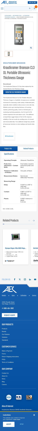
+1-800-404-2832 (8, 308)
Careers (4, 384)
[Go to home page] (9, 2)
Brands (4, 331)
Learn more (16, 419)
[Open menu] (2, 8)
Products (4, 328)
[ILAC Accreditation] (8, 397)
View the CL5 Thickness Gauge (16, 92)
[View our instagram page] (25, 279)
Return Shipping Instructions (10, 356)
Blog (3, 381)
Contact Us (5, 373)
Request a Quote (9, 315)
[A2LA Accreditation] (19, 397)
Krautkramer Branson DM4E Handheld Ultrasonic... (17, 409)
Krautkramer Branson (14, 63)
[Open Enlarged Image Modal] (31, 47)
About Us (4, 376)
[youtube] (35, 279)
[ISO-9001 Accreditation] (29, 397)
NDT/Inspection (17, 15)
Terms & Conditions (8, 362)
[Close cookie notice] (34, 415)
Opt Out (22, 424)
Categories (8, 15)
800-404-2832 (32, 2)
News (3, 379)
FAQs (3, 359)
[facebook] (15, 279)
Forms (4, 354)
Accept (8, 424)
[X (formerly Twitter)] (20, 279)
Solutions (4, 337)
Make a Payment (7, 351)
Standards (5, 340)
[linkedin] (30, 279)
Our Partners (6, 334)
